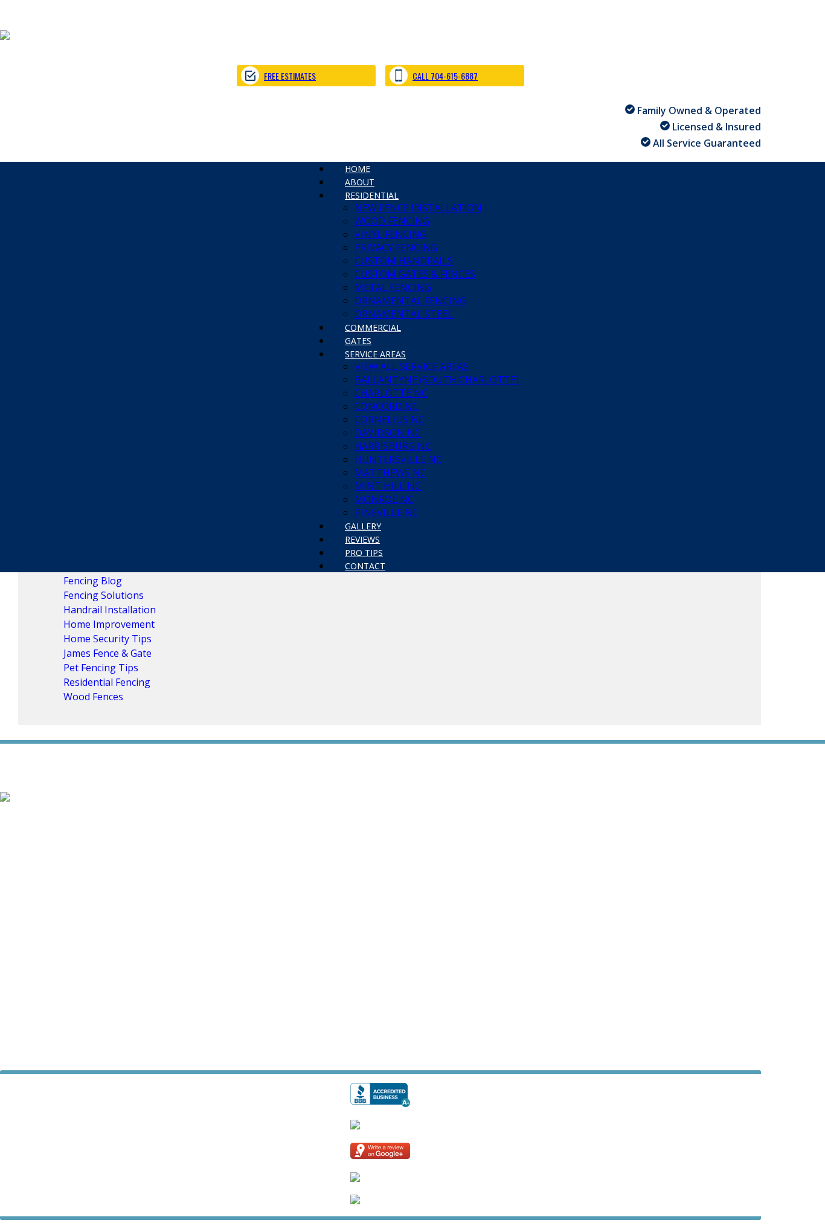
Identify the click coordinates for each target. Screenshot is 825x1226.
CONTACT (365, 566)
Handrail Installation (109, 609)
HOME (14, 820)
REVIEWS (73, 926)
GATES (90, 873)
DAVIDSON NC (388, 432)
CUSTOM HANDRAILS (404, 260)
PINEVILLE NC (390, 913)
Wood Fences (93, 696)
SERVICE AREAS (375, 354)
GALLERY (20, 926)
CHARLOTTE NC (391, 393)
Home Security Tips (107, 638)
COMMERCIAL (31, 873)
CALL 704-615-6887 (445, 75)
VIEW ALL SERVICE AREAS (412, 366)
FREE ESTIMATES (290, 75)
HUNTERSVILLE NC (398, 459)
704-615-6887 (31, 1010)
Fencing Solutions (103, 595)
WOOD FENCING (392, 221)
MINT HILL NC (388, 486)
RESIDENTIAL (372, 195)
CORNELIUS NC (390, 419)
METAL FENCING (393, 287)
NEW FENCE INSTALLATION (418, 207)
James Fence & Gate (107, 653)
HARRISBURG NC (393, 446)
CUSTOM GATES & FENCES (415, 274)
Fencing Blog (92, 580)
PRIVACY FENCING (396, 247)
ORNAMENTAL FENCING (410, 300)
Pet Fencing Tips (100, 667)
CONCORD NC (387, 406)
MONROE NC (384, 499)
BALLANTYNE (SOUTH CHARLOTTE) (437, 379)
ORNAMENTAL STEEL (286, 860)
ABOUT (58, 820)
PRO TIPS (126, 926)
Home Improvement (109, 624)
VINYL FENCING (390, 234)
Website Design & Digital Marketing (74, 1054)
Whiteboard (187, 1054)
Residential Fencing (106, 682)
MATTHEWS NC (390, 472)
